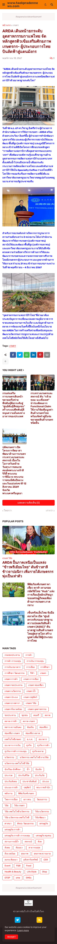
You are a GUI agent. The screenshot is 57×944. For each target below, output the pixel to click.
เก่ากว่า (49, 511)
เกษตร (16, 25)
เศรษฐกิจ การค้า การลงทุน (17, 835)
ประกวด (9, 775)
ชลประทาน (10, 715)
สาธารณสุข (34, 847)
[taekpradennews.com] (47, 920)
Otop (44, 871)
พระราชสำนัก (43, 787)
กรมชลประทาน (12, 655)
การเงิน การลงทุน (35, 661)
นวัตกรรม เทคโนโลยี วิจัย (17, 763)
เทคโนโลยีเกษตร (13, 739)
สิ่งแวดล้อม (10, 853)
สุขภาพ (24, 853)
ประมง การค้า (11, 787)
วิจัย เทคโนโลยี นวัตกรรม (17, 811)
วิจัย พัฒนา (40, 817)
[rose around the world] (25, 920)
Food (28, 865)
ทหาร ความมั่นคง (13, 727)
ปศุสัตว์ (27, 787)
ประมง (45, 781)
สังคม (7, 847)
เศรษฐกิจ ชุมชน (43, 835)
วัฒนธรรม (42, 799)
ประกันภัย (39, 775)
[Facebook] (13, 355)
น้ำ (28, 769)
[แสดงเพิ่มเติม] (5, 361)
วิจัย (6, 805)
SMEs (28, 877)
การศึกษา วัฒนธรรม (15, 673)
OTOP (7, 877)
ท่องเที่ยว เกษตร (12, 733)
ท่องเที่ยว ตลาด (32, 733)
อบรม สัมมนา (11, 859)
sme (18, 877)
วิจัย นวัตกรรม (42, 811)
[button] (3, 4)
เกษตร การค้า (11, 679)
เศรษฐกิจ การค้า (12, 829)
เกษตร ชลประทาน (13, 685)
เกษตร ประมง (11, 697)
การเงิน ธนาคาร (13, 667)
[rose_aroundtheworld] (32, 920)
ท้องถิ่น (30, 727)
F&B (18, 865)
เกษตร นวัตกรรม (13, 691)
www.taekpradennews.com (22, 4)
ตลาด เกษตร (29, 721)
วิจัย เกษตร (19, 805)
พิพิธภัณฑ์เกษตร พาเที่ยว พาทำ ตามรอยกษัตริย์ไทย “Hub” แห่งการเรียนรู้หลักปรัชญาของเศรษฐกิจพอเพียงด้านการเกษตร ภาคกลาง (40, 595)
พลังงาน (9, 793)
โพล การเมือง (11, 799)
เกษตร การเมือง (30, 679)
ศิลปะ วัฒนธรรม (25, 823)
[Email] (47, 355)
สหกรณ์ (28, 841)
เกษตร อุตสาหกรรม (37, 709)
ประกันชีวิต (23, 775)
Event (7, 865)
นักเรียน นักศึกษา (13, 769)
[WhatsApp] (27, 355)
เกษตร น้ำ (31, 691)
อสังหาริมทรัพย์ (30, 859)
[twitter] (17, 920)
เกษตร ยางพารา (12, 703)
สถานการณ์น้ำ (12, 841)
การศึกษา (45, 667)
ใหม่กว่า (8, 511)
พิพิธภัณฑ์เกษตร (26, 793)
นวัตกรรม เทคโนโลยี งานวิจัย (34, 757)
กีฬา (32, 673)
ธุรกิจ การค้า (43, 745)
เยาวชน (27, 799)
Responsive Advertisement (28, 17)
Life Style (31, 871)
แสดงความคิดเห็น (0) (28, 502)
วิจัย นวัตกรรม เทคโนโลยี (17, 817)
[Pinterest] (40, 355)
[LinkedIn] (33, 355)
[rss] (39, 920)
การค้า (28, 655)
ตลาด (47, 715)
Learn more (23, 930)
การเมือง (30, 667)
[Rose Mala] (10, 920)
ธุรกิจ (29, 745)
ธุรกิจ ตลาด (38, 751)
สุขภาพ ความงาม (42, 853)
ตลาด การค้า (11, 721)
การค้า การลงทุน (13, 661)
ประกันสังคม (11, 781)
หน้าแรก (6, 25)
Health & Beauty (13, 871)
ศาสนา (8, 823)
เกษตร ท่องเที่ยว (35, 685)
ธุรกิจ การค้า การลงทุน (16, 751)
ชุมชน (25, 715)
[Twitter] (20, 355)
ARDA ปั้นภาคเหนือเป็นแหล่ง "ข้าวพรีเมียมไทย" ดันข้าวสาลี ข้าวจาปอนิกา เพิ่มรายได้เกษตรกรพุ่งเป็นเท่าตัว (28, 569)
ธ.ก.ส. (30, 739)
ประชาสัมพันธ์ (29, 781)
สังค (40, 841)
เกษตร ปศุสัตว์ (30, 697)
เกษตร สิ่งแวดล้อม (13, 709)
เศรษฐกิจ (43, 823)
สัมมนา (19, 847)
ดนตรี (36, 715)
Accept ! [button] (11, 936)
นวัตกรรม (9, 757)
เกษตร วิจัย (31, 703)
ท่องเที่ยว (43, 727)
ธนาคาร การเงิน (13, 745)
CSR (46, 859)
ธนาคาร (43, 739)
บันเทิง (38, 769)
